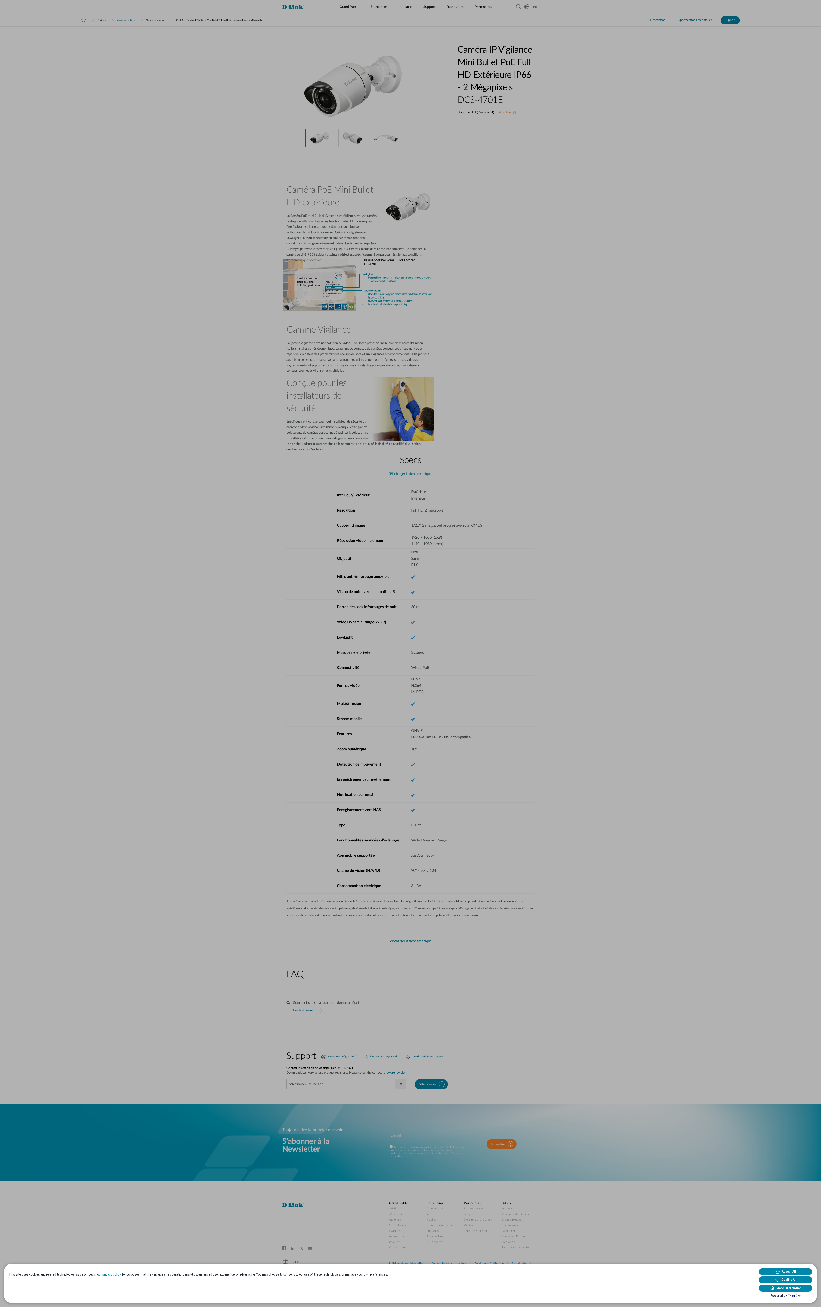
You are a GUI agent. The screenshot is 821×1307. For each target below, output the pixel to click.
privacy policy (111, 1274)
